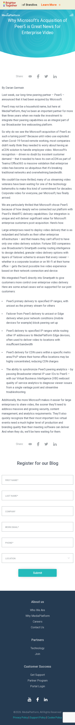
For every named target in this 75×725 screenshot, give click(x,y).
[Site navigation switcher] (71, 14)
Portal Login (37, 686)
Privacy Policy (20, 717)
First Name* (11, 480)
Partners (37, 640)
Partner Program (38, 680)
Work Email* (12, 527)
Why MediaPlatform (37, 616)
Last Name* (11, 496)
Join (37, 654)
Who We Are (37, 610)
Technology (37, 648)
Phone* (9, 543)
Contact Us (37, 627)
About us (37, 602)
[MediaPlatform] (11, 14)
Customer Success (37, 666)
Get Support (37, 674)
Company (10, 511)
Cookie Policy (54, 717)
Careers (37, 621)
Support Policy (38, 717)
